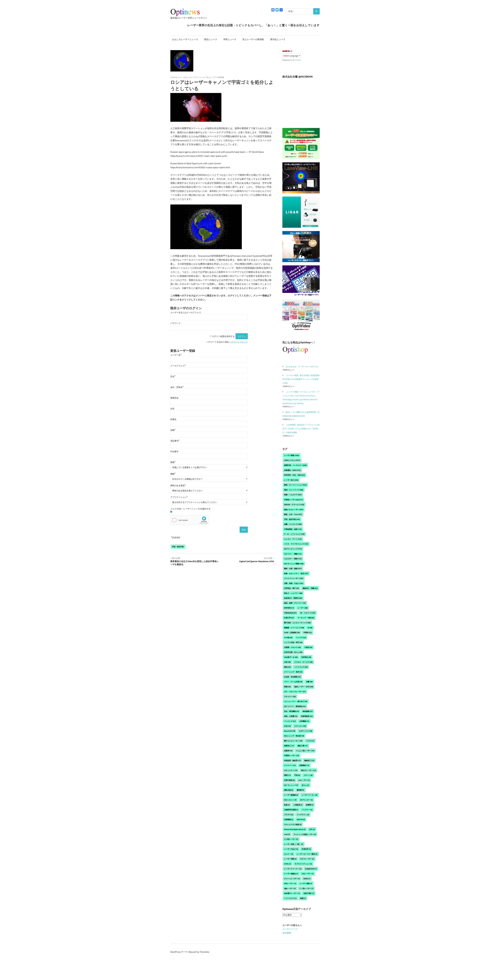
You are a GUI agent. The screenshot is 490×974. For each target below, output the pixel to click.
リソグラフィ (303, 814)
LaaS (287, 834)
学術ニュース (229, 39)
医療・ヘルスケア (293, 494)
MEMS (306, 878)
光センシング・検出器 (294, 736)
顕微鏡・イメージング (294, 627)
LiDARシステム (292, 460)
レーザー (303, 608)
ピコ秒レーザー (291, 839)
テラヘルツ (300, 726)
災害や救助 (289, 780)
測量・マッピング (293, 524)
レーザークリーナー (292, 868)
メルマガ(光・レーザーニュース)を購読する (190, 509)
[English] (288, 51)
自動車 (288, 750)
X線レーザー (290, 888)
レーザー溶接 (306, 883)
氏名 (173, 376)
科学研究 (289, 608)
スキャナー (290, 696)
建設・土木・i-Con (293, 514)
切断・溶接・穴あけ (293, 583)
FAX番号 (174, 451)
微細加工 (309, 760)
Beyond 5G (289, 731)
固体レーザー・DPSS (303, 686)
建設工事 (303, 745)
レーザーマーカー (309, 795)
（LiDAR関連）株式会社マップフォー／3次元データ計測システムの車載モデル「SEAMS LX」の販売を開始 (301, 428)
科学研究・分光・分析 (294, 475)
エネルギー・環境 (293, 558)
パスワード (175, 323)
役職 (173, 430)
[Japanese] (291, 51)
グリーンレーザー (292, 878)
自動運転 (304, 765)
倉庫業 (309, 804)
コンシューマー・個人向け (295, 701)
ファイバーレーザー (293, 578)
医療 (287, 686)
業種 (173, 462)
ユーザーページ (290, 929)
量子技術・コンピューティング (297, 622)
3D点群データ (291, 657)
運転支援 (288, 790)
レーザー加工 (291, 480)
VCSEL (287, 863)
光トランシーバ (291, 785)
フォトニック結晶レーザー (305, 834)
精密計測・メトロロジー (295, 465)
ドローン (308, 775)
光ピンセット (290, 800)
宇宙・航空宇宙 (178, 546)
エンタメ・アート (293, 539)
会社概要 (286, 933)
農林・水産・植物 (293, 568)
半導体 (307, 632)
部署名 (173, 419)
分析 (287, 662)
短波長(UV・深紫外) (293, 598)
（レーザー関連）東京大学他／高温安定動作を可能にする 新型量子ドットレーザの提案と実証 (300, 379)
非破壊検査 (307, 716)
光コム (305, 785)
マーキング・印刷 (306, 617)
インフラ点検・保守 (293, 642)
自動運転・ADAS (292, 470)
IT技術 (308, 647)
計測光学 (306, 849)
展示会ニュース (277, 39)
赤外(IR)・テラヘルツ (294, 504)
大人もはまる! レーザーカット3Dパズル (301, 366)
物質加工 (289, 745)
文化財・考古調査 (292, 677)
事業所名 (174, 398)
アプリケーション (179, 497)
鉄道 (287, 804)
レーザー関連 (291, 455)
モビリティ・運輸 (293, 554)
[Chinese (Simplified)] (283, 51)
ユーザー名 (176, 355)
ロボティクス (305, 731)
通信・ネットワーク (293, 490)
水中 (312, 829)
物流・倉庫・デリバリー (295, 603)
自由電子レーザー (292, 893)
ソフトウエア (290, 898)
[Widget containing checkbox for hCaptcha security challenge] (189, 520)
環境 (287, 775)
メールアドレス (178, 366)
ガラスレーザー (307, 859)
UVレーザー (304, 780)
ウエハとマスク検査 (292, 824)
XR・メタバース (307, 613)
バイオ (310, 741)
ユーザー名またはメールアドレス (185, 312)
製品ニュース (210, 39)
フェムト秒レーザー (305, 750)
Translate (298, 60)
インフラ (301, 637)
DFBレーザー (290, 883)
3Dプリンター (306, 800)
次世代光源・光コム (293, 652)
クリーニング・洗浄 (293, 672)
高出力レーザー (308, 770)
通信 (287, 667)
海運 (303, 898)
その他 (288, 637)
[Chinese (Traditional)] (286, 51)
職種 (173, 474)
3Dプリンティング (293, 549)
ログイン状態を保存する (223, 336)
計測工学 (289, 617)
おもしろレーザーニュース (185, 39)
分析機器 (304, 721)
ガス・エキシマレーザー (295, 691)
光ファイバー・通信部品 (295, 706)
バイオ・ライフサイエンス (296, 544)
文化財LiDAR (311, 868)
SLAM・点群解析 (292, 632)
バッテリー (307, 809)
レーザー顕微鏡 (291, 795)
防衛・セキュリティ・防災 (296, 573)
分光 (287, 726)
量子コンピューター (293, 741)
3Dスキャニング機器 (293, 563)
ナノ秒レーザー (306, 888)
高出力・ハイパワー (293, 593)
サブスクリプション (303, 863)
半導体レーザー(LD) (293, 499)
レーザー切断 (290, 859)
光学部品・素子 (291, 588)
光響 (309, 681)
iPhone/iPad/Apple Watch (294, 829)
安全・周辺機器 (291, 711)
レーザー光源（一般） (293, 844)
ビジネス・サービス (303, 662)
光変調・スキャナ (292, 647)
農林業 (300, 790)
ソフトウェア (301, 667)
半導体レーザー (291, 755)
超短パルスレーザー (293, 509)
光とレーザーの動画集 (253, 39)
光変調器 (288, 819)
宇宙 (297, 775)
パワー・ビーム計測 (293, 681)
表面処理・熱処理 (292, 760)
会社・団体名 (177, 387)
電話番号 (175, 441)
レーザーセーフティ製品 (307, 854)
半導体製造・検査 (293, 529)
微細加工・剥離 (310, 588)
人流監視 (297, 804)
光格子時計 (308, 893)
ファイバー (290, 765)
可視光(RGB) (290, 613)
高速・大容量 (290, 716)
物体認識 (308, 711)
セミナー (288, 854)
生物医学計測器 (291, 809)
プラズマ (288, 814)
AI (310, 627)
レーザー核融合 (291, 873)
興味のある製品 (178, 485)
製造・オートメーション (295, 485)
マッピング (290, 721)
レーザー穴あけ (291, 849)
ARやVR (301, 819)
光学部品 (306, 657)
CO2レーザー (308, 873)
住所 (172, 409)
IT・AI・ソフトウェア (294, 534)
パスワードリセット (238, 342)
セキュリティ (290, 770)
